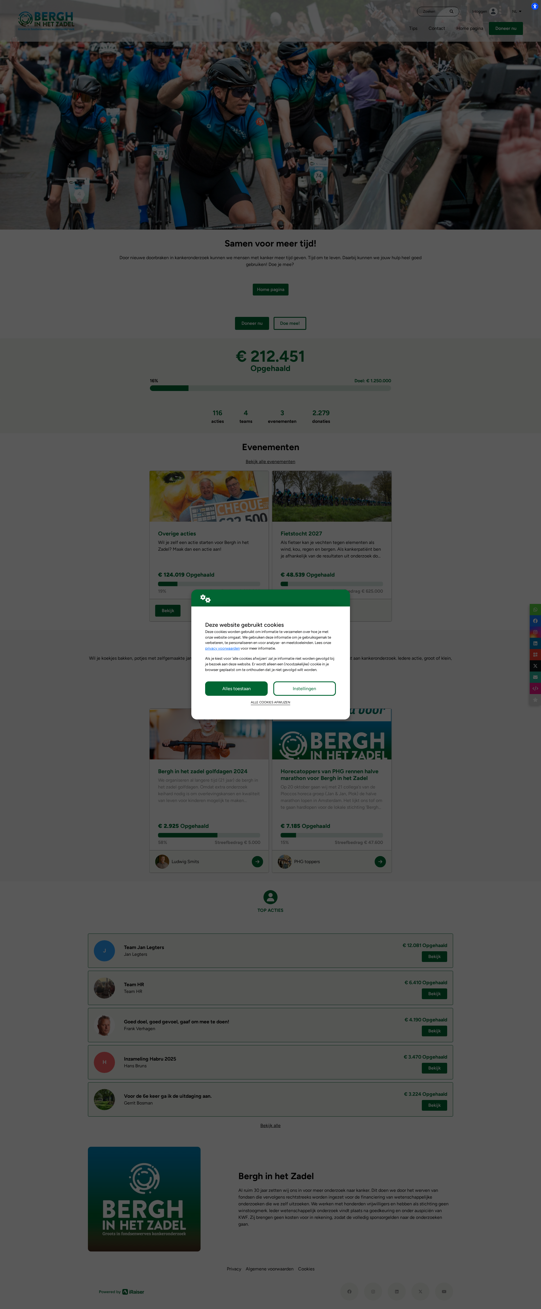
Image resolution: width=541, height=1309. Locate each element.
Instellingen (304, 688)
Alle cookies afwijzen (270, 702)
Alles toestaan (236, 688)
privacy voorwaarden (222, 648)
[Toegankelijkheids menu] (534, 6)
